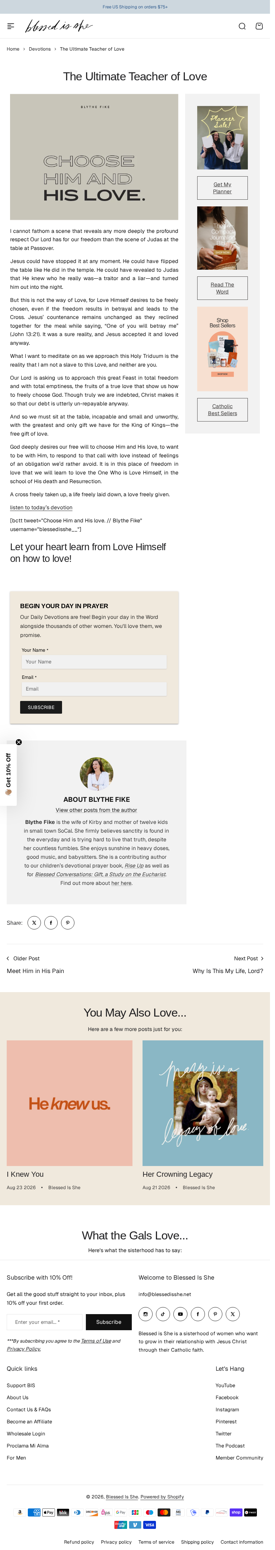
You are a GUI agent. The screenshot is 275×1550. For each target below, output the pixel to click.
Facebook (227, 1395)
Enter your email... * (37, 1319)
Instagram (227, 1407)
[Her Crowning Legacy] (202, 1102)
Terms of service (156, 1540)
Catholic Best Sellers (222, 410)
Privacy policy (116, 1540)
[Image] (222, 137)
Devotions (40, 49)
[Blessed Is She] (58, 26)
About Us (18, 1395)
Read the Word (222, 288)
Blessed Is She (122, 1494)
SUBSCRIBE (41, 707)
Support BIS (21, 1383)
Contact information (242, 1540)
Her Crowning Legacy (175, 1172)
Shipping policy (197, 1540)
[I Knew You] (68, 1102)
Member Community (239, 1455)
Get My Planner (222, 188)
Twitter (224, 1431)
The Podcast (230, 1443)
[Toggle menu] (10, 26)
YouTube (225, 1383)
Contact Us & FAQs (29, 1407)
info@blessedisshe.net (165, 1291)
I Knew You (25, 1172)
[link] (34, 922)
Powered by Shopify (162, 1494)
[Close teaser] (18, 742)
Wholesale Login (26, 1431)
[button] (8, 775)
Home (13, 49)
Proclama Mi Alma (28, 1443)
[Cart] (259, 26)
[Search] (241, 26)
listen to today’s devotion (41, 507)
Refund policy (79, 1540)
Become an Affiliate (29, 1419)
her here (121, 883)
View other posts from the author (96, 810)
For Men (16, 1455)
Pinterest (226, 1419)
